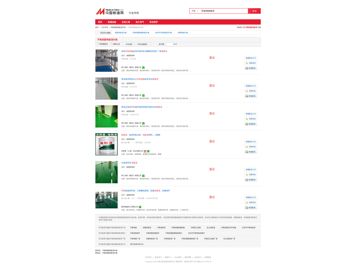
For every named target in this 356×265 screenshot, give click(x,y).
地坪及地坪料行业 (137, 244)
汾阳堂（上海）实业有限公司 (132, 151)
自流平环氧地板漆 (248, 227)
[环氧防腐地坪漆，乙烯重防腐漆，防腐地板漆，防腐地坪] (106, 200)
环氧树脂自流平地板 (228, 227)
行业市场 (134, 13)
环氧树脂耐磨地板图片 (173, 233)
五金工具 (126, 22)
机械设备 (112, 22)
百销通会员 (104, 44)
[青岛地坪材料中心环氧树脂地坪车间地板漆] (106, 88)
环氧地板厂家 (135, 239)
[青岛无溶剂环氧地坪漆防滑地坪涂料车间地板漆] (106, 116)
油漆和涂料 (130, 55)
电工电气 (140, 22)
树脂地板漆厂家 (152, 239)
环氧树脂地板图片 (153, 233)
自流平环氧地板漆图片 (196, 233)
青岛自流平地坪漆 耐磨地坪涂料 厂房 (144, 51)
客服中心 (168, 257)
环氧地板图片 (135, 233)
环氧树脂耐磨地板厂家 (189, 239)
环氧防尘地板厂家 (210, 239)
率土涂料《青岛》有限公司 (131, 67)
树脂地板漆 (147, 227)
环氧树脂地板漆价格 (109, 250)
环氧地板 (133, 227)
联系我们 (158, 257)
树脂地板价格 (183, 32)
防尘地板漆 (211, 227)
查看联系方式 (251, 58)
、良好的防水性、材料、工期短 (140, 134)
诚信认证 (116, 44)
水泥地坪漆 (129, 162)
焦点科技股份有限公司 (166, 261)
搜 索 (255, 11)
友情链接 (207, 257)
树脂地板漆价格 (121, 32)
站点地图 (178, 257)
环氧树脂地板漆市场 (118, 27)
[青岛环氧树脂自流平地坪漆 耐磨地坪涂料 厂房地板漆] (106, 60)
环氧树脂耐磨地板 (178, 227)
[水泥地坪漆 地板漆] (106, 172)
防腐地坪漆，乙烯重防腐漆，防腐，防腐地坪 (145, 190)
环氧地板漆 (161, 227)
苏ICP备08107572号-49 (202, 261)
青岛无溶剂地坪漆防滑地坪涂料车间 (141, 107)
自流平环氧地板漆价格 (163, 32)
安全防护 (153, 22)
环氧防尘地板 (196, 227)
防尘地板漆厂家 (229, 239)
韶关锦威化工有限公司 (129, 207)
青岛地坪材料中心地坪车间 (139, 79)
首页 (100, 22)
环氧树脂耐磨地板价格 (141, 32)
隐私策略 (188, 257)
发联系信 (252, 63)
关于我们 (148, 257)
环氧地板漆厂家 (169, 239)
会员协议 (197, 257)
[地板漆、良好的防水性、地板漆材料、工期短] (106, 144)
